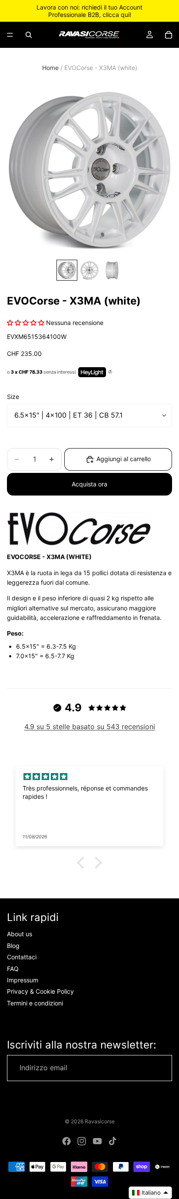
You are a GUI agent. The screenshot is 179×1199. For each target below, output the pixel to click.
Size (13, 396)
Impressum (22, 980)
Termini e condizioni (35, 1003)
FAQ (13, 968)
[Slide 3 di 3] (112, 270)
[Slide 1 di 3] (66, 270)
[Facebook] (66, 1141)
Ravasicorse (100, 1121)
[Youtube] (97, 1141)
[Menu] (10, 35)
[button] (83, 863)
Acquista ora (89, 484)
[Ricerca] (28, 34)
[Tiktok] (112, 1141)
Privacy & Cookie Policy (40, 991)
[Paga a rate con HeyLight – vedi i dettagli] (110, 372)
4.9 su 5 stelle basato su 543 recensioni (89, 726)
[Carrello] (168, 34)
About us (19, 934)
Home (50, 67)
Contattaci (21, 957)
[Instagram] (81, 1141)
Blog (13, 945)
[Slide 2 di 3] (89, 270)
